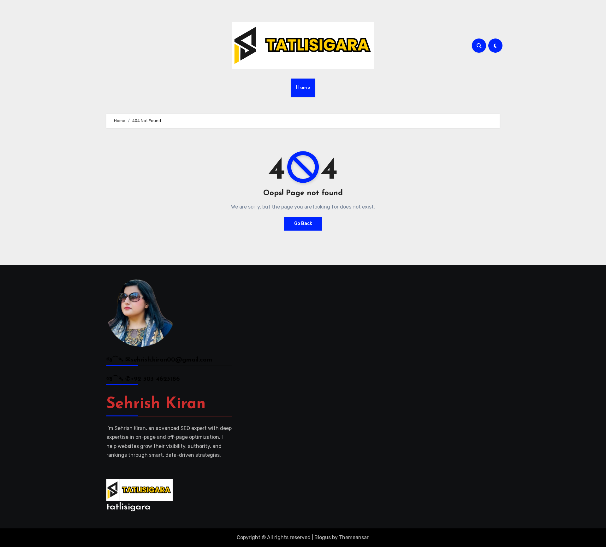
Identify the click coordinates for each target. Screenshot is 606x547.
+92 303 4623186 (155, 379)
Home (303, 87)
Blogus (322, 537)
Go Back (303, 223)
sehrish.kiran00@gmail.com (171, 360)
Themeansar (353, 537)
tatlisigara (128, 507)
